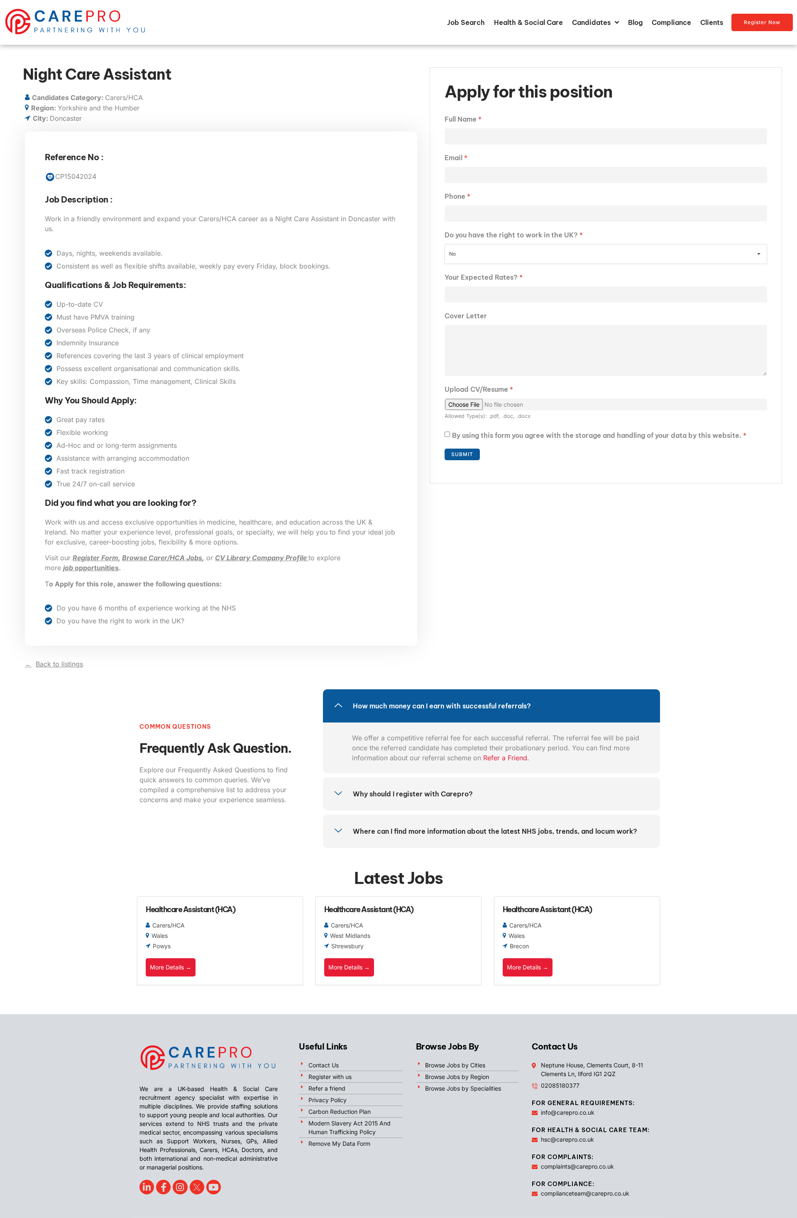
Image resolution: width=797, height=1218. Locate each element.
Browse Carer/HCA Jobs (162, 558)
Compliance (671, 22)
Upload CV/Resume (479, 389)
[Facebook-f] (163, 1187)
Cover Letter (466, 316)
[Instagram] (180, 1187)
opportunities (91, 568)
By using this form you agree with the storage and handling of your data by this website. (599, 435)
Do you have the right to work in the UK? (514, 235)
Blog (635, 22)
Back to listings (59, 664)
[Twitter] (197, 1187)
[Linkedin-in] (146, 1187)
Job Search (466, 22)
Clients (711, 22)
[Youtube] (213, 1187)
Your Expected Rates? (484, 277)
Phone (457, 196)
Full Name (463, 119)
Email (456, 158)
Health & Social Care (528, 22)
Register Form (95, 558)
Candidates (591, 22)
